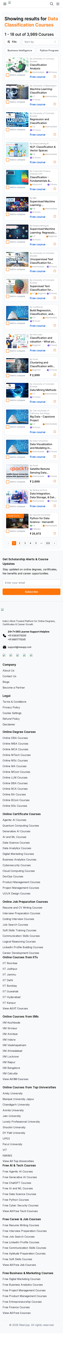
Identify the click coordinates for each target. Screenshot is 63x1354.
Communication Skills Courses (21, 935)
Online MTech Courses (17, 755)
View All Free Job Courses (19, 1264)
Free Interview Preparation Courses (25, 1231)
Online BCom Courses (16, 800)
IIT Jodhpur (10, 968)
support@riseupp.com (19, 647)
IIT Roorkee (10, 963)
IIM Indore (9, 1039)
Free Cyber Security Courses (20, 1205)
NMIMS (7, 1155)
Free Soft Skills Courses (17, 1259)
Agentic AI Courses (14, 820)
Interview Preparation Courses (21, 913)
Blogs (6, 681)
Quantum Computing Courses (21, 825)
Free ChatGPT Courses (17, 1182)
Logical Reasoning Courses (19, 941)
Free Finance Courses (16, 1307)
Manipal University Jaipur (18, 1099)
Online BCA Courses (15, 788)
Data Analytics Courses (17, 848)
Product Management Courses (21, 882)
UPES (6, 1138)
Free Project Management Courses (24, 1290)
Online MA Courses (14, 766)
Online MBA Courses (15, 743)
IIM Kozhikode (11, 1022)
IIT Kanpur (9, 1002)
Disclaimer (9, 724)
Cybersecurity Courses (17, 865)
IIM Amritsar (10, 1034)
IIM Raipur (9, 1062)
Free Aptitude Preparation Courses (24, 1253)
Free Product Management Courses (25, 1296)
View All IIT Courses (15, 1008)
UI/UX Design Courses (16, 893)
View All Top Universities (18, 1161)
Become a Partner (14, 687)
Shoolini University (14, 1127)
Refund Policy (11, 718)
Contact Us (9, 676)
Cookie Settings (12, 713)
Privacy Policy (11, 707)
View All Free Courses (17, 1313)
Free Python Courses (16, 1199)
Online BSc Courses (15, 805)
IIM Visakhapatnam (14, 1045)
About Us (8, 670)
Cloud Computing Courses (19, 871)
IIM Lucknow (11, 1056)
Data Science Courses (16, 842)
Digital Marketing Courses (18, 853)
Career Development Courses (21, 953)
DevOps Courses (13, 876)
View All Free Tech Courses (20, 1211)
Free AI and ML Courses (18, 1188)
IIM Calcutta (10, 1073)
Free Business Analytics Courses (23, 1284)
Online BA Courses (14, 794)
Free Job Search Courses (19, 1236)
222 (48, 543)
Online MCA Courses (15, 749)
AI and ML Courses (14, 837)
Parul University (12, 1144)
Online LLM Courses (15, 777)
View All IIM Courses (15, 1079)
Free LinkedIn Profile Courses (21, 1242)
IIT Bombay (10, 985)
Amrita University (13, 1110)
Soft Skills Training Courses (19, 930)
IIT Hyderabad (11, 997)
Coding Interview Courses (18, 919)
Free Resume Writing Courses (21, 1225)
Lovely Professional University (21, 1121)
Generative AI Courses (16, 831)
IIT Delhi (8, 980)
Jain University (12, 1116)
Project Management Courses (21, 887)
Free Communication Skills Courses (24, 1247)
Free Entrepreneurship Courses (22, 1301)
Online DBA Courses (15, 738)
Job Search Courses (15, 924)
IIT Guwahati (10, 991)
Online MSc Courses (15, 760)
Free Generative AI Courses (20, 1177)
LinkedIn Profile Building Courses (23, 947)
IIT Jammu (9, 974)
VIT (5, 1150)
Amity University (13, 1093)
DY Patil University (14, 1132)
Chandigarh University (16, 1104)
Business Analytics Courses (19, 859)
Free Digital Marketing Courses (21, 1279)
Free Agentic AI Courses (18, 1171)
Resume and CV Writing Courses (22, 907)
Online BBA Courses (15, 783)
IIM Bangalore (11, 1067)
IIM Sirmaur (10, 1028)
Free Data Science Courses (19, 1194)
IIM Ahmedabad (12, 1050)
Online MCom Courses (16, 771)
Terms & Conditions (14, 701)
